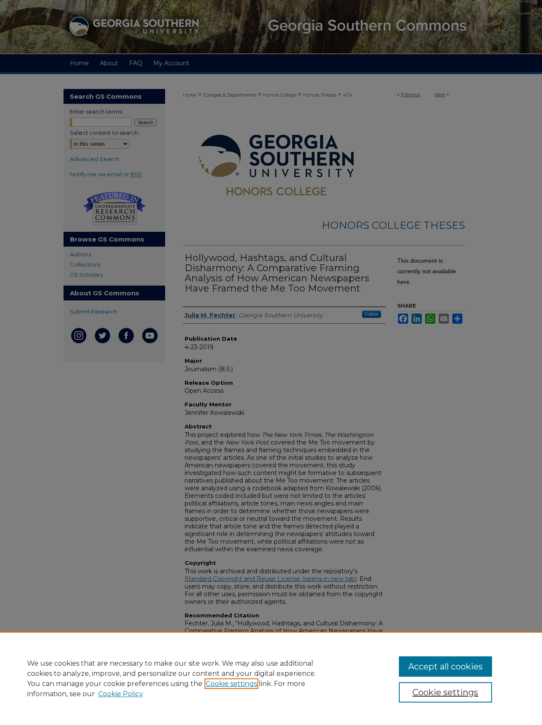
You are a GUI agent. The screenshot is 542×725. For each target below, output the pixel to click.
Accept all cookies (445, 666)
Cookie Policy (120, 694)
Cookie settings (231, 684)
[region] (271, 678)
